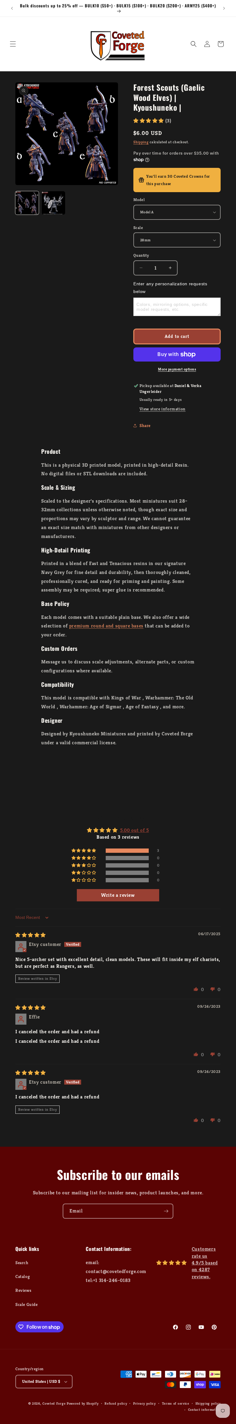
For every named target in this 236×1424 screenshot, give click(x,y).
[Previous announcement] (12, 8)
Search (22, 1262)
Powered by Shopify (83, 1403)
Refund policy (115, 1403)
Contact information (204, 1409)
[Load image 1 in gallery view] (27, 203)
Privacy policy (144, 1403)
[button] (13, 44)
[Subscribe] (166, 1211)
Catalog (22, 1276)
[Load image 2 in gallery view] (53, 203)
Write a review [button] (118, 895)
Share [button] (145, 425)
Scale (138, 227)
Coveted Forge (53, 1403)
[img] (30, 935)
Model (139, 199)
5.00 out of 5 (134, 830)
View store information (163, 409)
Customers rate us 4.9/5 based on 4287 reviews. (205, 1263)
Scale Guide (26, 1304)
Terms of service (175, 1403)
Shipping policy (208, 1403)
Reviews (23, 1290)
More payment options (177, 369)
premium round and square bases (106, 626)
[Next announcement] (224, 8)
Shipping (141, 142)
